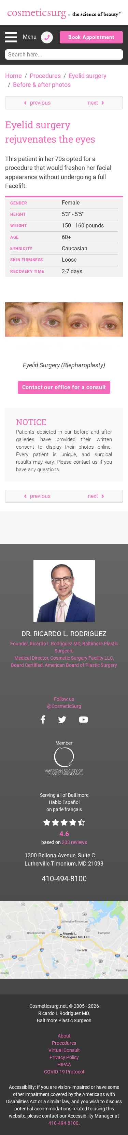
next (93, 103)
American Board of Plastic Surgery (81, 665)
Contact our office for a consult (64, 387)
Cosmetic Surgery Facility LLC (81, 658)
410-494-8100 (64, 878)
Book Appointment (91, 37)
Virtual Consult (64, 1050)
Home (13, 75)
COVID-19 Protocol (64, 1071)
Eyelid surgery (87, 75)
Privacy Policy (64, 1057)
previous (40, 103)
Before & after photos (42, 84)
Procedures (45, 75)
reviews (74, 842)
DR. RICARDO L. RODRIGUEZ (64, 634)
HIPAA (64, 1064)
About (64, 1036)
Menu (30, 37)
